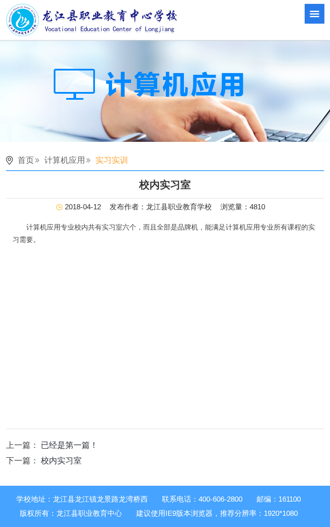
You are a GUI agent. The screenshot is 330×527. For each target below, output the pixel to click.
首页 (26, 160)
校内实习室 (61, 460)
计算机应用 (64, 160)
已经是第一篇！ (69, 445)
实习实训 (111, 160)
